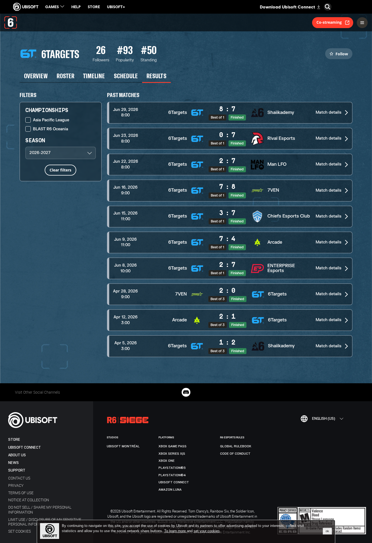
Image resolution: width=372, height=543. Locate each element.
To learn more (175, 531)
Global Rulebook (235, 446)
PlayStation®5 (172, 468)
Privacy (15, 485)
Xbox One (166, 461)
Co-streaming (329, 22)
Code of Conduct (235, 453)
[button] (230, 112)
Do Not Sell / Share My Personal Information (39, 509)
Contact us (19, 478)
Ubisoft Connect (24, 447)
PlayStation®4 (172, 475)
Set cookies (19, 531)
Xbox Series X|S (171, 453)
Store (14, 440)
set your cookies (207, 531)
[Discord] (186, 392)
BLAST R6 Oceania (50, 129)
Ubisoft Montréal (123, 446)
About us (17, 455)
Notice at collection (28, 499)
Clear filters (60, 170)
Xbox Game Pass (172, 446)
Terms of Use (20, 492)
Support (16, 470)
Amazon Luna (170, 489)
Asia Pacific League (51, 120)
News (13, 463)
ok (327, 531)
